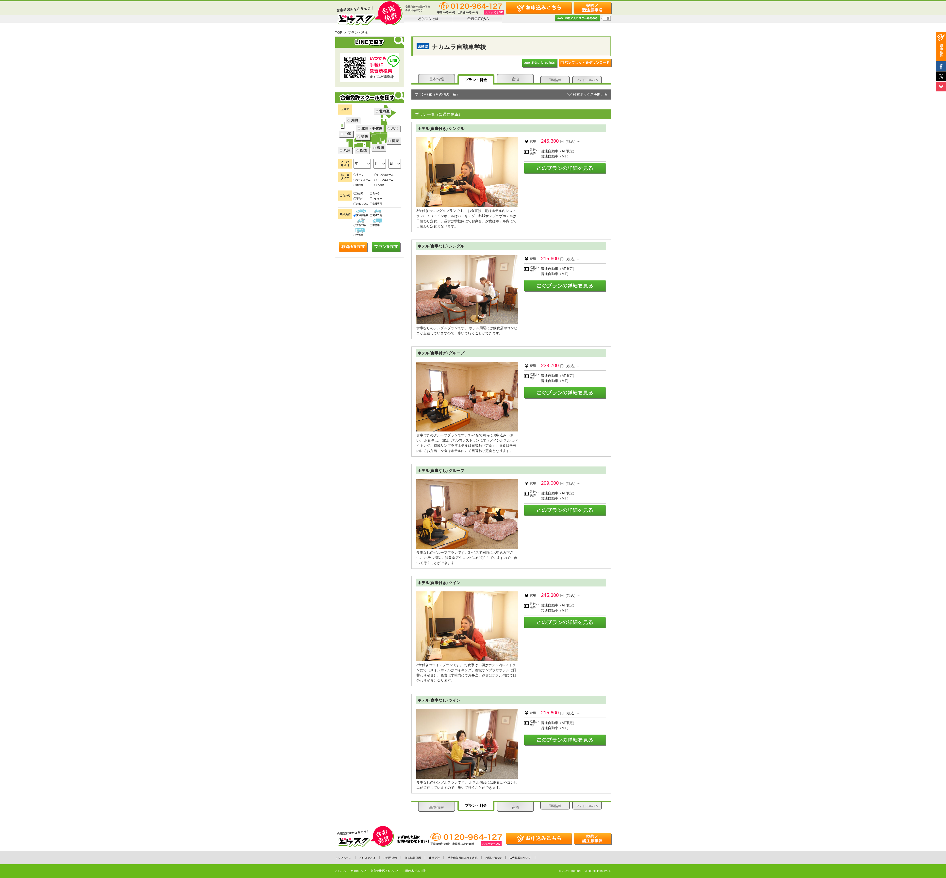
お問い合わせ (493, 857)
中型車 (376, 225)
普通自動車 (362, 215)
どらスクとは (367, 857)
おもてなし (362, 203)
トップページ (343, 857)
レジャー (377, 198)
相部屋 (359, 185)
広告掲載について (520, 857)
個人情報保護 (413, 857)
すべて (359, 174)
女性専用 (377, 203)
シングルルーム (385, 174)
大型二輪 (361, 225)
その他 (380, 185)
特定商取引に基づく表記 (462, 857)
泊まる (359, 193)
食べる (376, 193)
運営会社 (434, 857)
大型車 (359, 235)
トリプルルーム (385, 179)
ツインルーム (363, 179)
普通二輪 (377, 215)
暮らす (359, 198)
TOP (338, 32)
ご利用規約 (390, 857)
